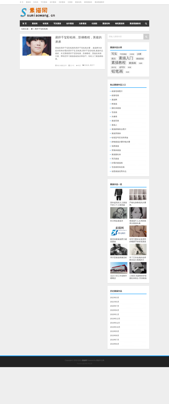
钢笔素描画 (88, 2)
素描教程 (118, 62)
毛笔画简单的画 (118, 167)
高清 (127, 72)
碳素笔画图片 (117, 91)
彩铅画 (86, 65)
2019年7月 (114, 340)
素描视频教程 (99, 2)
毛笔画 (114, 112)
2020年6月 (114, 310)
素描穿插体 (116, 133)
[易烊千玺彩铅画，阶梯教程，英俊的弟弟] (37, 46)
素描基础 (140, 59)
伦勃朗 (70, 2)
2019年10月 (115, 327)
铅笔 (129, 67)
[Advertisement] (79, 385)
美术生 (113, 67)
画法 (113, 58)
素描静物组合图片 (119, 129)
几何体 (132, 54)
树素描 (114, 104)
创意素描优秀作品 (119, 171)
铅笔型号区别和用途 (120, 138)
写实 (114, 53)
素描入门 (126, 58)
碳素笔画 (115, 95)
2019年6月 (114, 344)
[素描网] (38, 8)
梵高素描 (115, 159)
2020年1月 (114, 314)
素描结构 (78, 2)
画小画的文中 (62, 65)
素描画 (28, 2)
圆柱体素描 (116, 108)
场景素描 (115, 146)
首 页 (21, 2)
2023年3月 (114, 297)
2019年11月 (115, 323)
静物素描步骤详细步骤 (121, 142)
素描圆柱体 (116, 154)
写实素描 (44, 2)
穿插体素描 (116, 150)
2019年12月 (115, 319)
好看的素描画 (117, 163)
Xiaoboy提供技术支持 (84, 363)
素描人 (114, 125)
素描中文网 (100, 360)
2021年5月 (114, 302)
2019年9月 (114, 331)
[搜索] (146, 23)
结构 (140, 63)
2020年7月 (114, 306)
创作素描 (53, 2)
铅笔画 (35, 2)
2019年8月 (114, 335)
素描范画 (115, 121)
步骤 (139, 54)
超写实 (122, 67)
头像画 (114, 116)
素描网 (114, 100)
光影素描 (62, 2)
